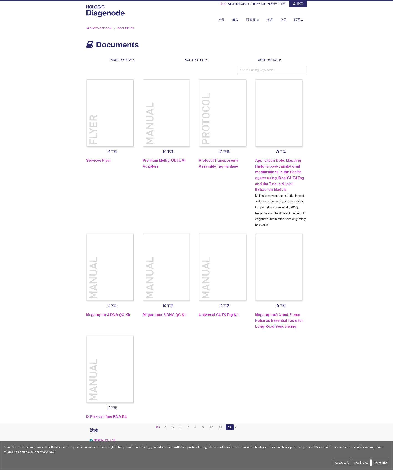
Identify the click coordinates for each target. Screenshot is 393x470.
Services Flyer (98, 160)
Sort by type (196, 59)
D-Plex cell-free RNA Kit (106, 417)
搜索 (299, 3)
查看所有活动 (105, 441)
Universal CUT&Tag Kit (219, 315)
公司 (283, 20)
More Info (380, 462)
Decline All (361, 462)
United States (240, 3)
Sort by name (122, 59)
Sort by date (269, 59)
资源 (269, 20)
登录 (274, 3)
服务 (235, 20)
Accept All (342, 462)
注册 (282, 3)
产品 (221, 20)
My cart (260, 3)
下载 (113, 151)
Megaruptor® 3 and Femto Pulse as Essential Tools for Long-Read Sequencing (279, 320)
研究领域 (252, 20)
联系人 (299, 20)
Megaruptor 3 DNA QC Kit (108, 315)
